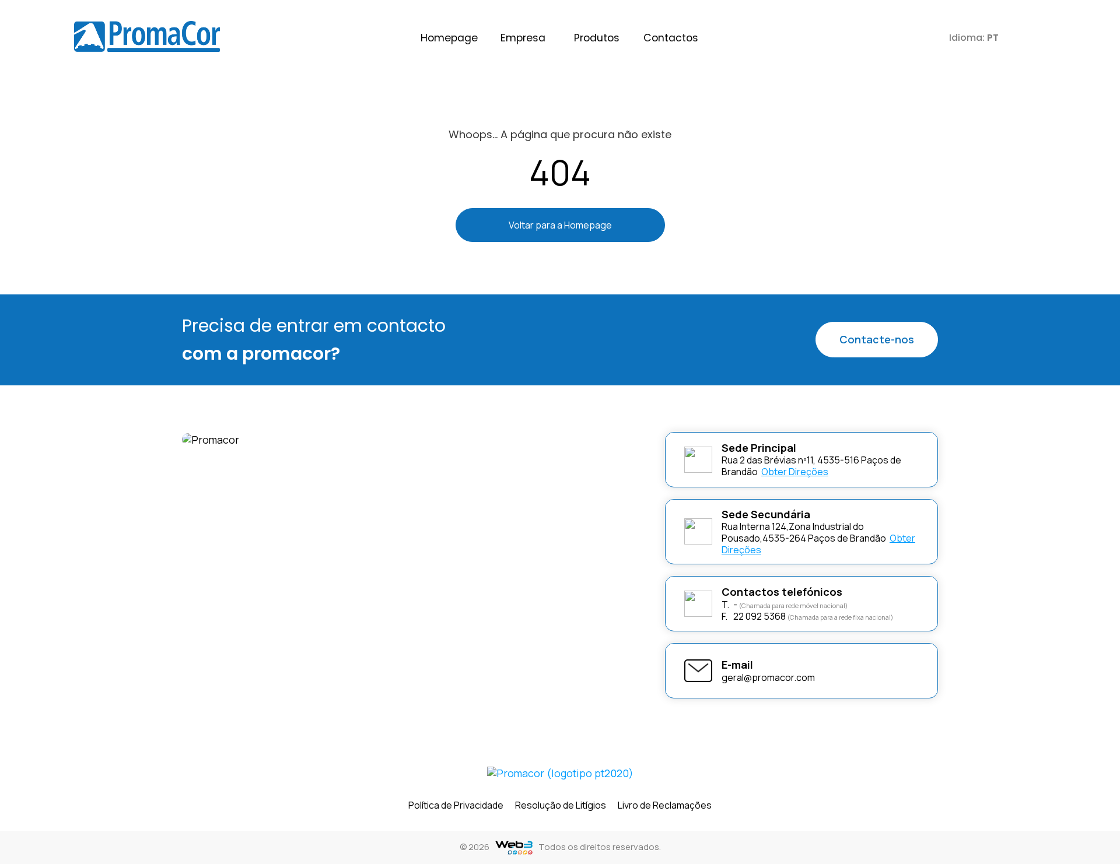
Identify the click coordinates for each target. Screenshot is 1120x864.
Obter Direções (794, 471)
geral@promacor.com (768, 677)
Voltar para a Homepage (560, 225)
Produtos (597, 38)
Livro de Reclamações (665, 805)
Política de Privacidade (455, 805)
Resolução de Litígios (560, 805)
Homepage (449, 38)
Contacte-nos (876, 339)
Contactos (670, 38)
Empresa (523, 38)
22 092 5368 (754, 616)
